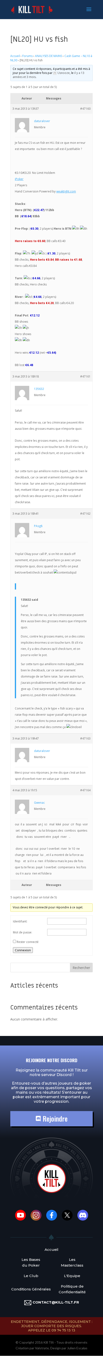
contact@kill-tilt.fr (56, 1302)
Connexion (23, 950)
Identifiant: (20, 921)
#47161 (85, 376)
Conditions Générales (31, 1289)
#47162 (85, 514)
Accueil (15, 56)
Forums (27, 56)
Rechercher (81, 967)
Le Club (31, 1275)
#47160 (85, 109)
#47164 (85, 790)
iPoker (19, 179)
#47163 (85, 738)
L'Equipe (72, 1275)
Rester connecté (28, 942)
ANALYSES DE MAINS (48, 56)
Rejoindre (54, 1118)
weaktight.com (66, 191)
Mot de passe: (22, 932)
